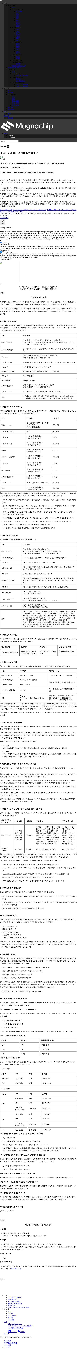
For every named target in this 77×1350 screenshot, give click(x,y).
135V (18, 22)
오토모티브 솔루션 (14, 67)
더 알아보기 (4, 218)
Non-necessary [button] (4, 250)
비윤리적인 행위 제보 (15, 1328)
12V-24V (19, 11)
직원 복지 (15, 105)
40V (17, 15)
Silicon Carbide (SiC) (19, 66)
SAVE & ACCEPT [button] (6, 259)
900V (18, 40)
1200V (18, 58)
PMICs (18, 79)
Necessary (5, 243)
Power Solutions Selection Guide (18, 1307)
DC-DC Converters (22, 86)
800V (18, 38)
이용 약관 (7, 1341)
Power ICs (11, 1305)
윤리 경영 (15, 103)
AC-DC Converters (22, 84)
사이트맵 (7, 1347)
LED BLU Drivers (22, 75)
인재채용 (11, 109)
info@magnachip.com (15, 1324)
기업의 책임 (12, 1315)
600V (18, 33)
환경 (13, 99)
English (11, 135)
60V (17, 17)
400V (18, 47)
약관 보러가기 (16, 1269)
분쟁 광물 (15, 101)
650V (18, 35)
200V (18, 26)
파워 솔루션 (12, 1299)
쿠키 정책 (7, 1345)
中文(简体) (12, 137)
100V (18, 20)
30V (17, 13)
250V (18, 29)
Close (2, 1220)
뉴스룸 (10, 107)
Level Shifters (20, 81)
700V (18, 37)
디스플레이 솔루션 (14, 1297)
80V (17, 18)
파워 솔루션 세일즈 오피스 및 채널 (20, 1326)
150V (18, 24)
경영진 (10, 92)
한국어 (6, 133)
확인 (2, 293)
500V (18, 31)
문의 (5, 111)
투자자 (6, 116)
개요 (13, 7)
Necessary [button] (3, 241)
